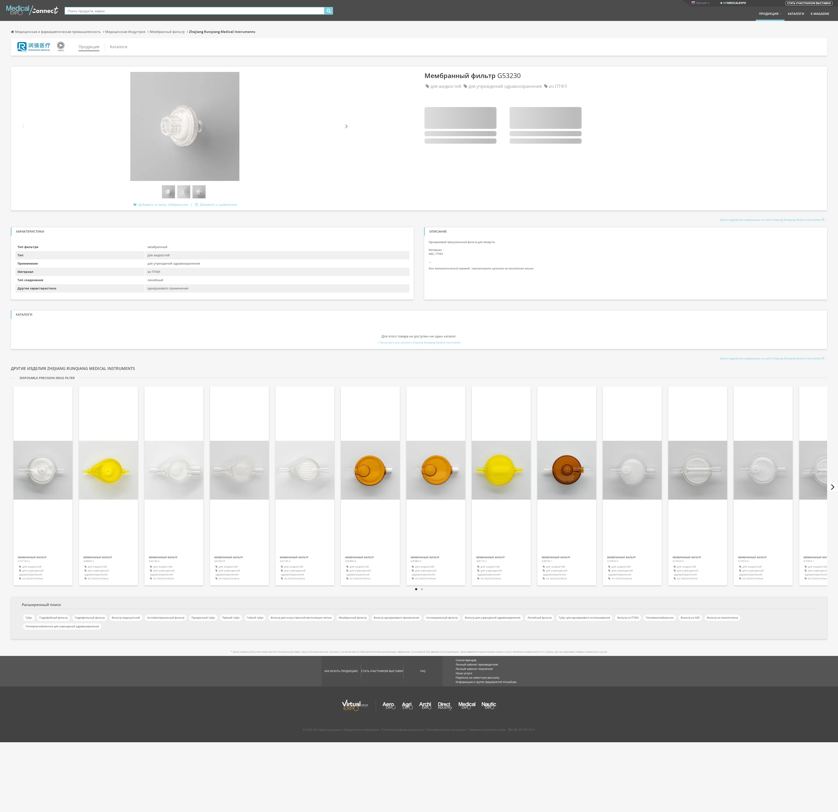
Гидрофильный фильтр (90, 618)
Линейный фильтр (539, 618)
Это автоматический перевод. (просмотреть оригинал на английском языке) (481, 268)
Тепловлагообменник (660, 618)
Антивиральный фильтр (442, 618)
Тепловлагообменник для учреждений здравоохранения (62, 626)
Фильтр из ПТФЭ (628, 618)
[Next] (346, 126)
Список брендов (466, 660)
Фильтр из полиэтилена (722, 618)
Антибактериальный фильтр (165, 618)
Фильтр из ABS (690, 618)
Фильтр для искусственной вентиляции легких (301, 618)
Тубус (28, 618)
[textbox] (195, 11)
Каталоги (796, 14)
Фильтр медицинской (126, 618)
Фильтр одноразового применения (396, 618)
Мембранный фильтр (353, 618)
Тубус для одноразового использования (584, 618)
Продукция (768, 14)
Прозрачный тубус (203, 618)
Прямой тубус (231, 618)
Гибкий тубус (255, 618)
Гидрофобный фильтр (53, 618)
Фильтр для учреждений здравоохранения (492, 618)
